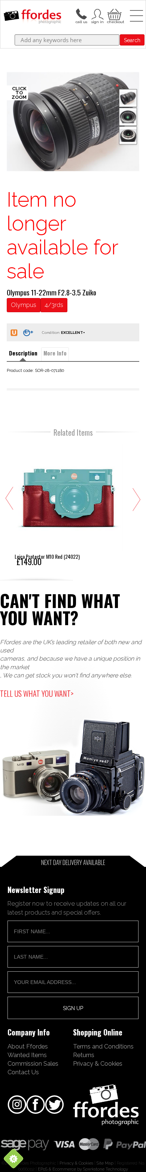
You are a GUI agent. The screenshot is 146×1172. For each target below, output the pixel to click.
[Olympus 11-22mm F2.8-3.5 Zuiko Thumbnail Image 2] (128, 135)
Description (23, 353)
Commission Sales (32, 1063)
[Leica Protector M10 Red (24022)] (69, 504)
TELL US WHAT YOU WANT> (36, 693)
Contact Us (23, 1072)
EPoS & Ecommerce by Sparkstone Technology (83, 1169)
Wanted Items (27, 1055)
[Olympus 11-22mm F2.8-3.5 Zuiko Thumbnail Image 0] (73, 122)
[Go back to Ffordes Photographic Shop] (32, 17)
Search (132, 40)
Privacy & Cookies (97, 1063)
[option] (73, 122)
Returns (83, 1055)
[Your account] (81, 13)
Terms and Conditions (103, 1046)
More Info (55, 353)
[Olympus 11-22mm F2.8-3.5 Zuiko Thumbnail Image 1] (128, 117)
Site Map (105, 1163)
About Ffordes (27, 1046)
